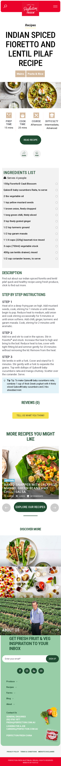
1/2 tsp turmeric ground (17, 227)
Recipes (30, 25)
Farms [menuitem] (9, 693)
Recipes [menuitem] (10, 687)
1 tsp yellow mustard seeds (19, 202)
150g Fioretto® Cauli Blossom (20, 183)
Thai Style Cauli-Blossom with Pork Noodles (27, 490)
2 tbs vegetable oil (14, 196)
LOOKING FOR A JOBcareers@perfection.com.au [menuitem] (22, 727)
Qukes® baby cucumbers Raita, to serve (25, 190)
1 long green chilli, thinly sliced (20, 215)
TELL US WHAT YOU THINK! (30, 415)
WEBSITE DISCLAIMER (46, 752)
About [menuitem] (9, 704)
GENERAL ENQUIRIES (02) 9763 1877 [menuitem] (16, 718)
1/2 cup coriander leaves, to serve (22, 258)
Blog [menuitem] (8, 698)
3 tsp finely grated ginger (17, 221)
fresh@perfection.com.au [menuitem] (20, 722)
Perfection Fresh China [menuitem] (19, 735)
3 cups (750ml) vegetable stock (21, 246)
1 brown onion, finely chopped (20, 208)
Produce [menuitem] (10, 681)
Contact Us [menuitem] (11, 713)
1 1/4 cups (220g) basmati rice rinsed (24, 240)
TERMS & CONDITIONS (28, 752)
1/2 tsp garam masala (15, 233)
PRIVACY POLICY (13, 752)
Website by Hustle (30, 763)
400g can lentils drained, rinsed (20, 252)
